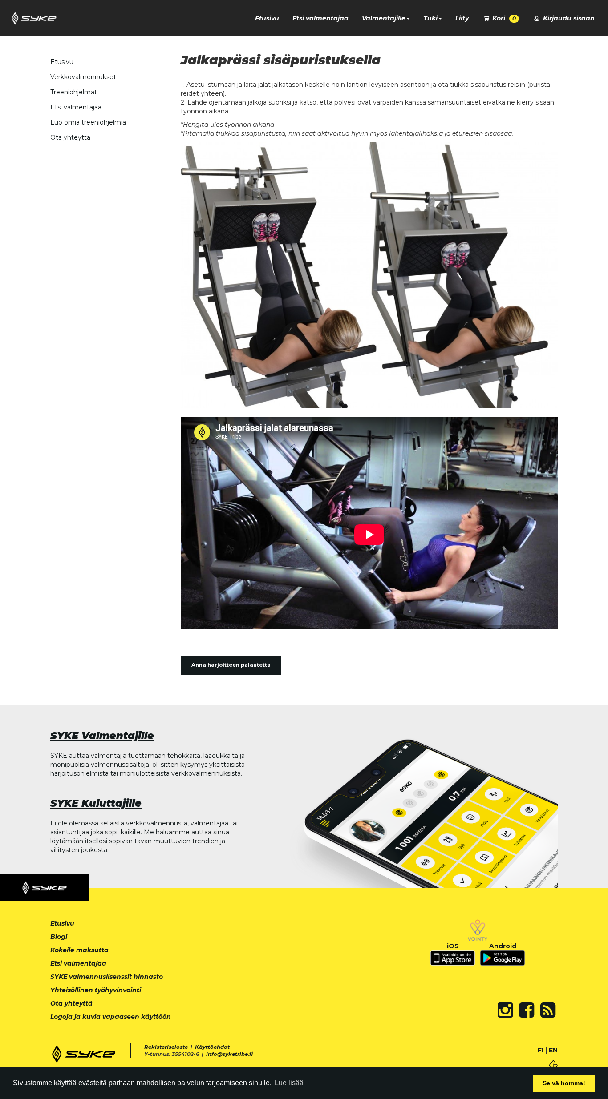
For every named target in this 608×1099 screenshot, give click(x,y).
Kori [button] (503, 18)
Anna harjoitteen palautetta (231, 665)
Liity (462, 18)
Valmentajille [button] (383, 18)
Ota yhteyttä (70, 137)
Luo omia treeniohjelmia (88, 122)
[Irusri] (553, 1062)
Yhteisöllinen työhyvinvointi (95, 990)
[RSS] (547, 1010)
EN (553, 1050)
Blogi (58, 937)
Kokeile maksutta (79, 950)
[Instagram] (505, 1010)
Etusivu (267, 18)
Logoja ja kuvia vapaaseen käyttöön (110, 1017)
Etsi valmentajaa (320, 18)
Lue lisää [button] (289, 1083)
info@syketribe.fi (229, 1054)
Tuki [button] (430, 18)
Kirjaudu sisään (568, 18)
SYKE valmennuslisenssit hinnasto (106, 977)
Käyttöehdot (212, 1047)
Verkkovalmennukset (83, 77)
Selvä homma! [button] (564, 1083)
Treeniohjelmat (73, 92)
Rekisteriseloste (166, 1047)
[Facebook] (526, 1010)
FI (540, 1050)
